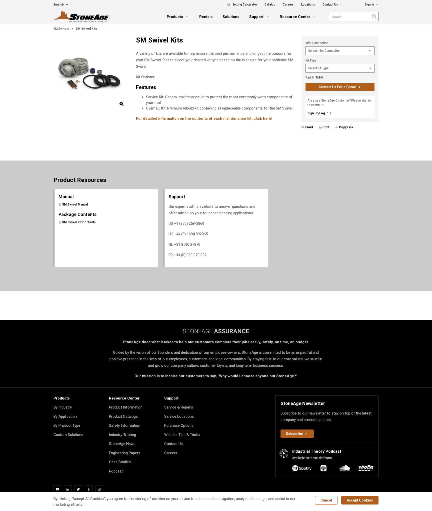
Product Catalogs (123, 416)
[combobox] (353, 16)
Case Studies (120, 462)
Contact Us (173, 444)
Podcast (116, 471)
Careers (170, 453)
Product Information (125, 407)
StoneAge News (122, 444)
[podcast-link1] (324, 469)
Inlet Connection (317, 43)
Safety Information (124, 425)
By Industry (63, 407)
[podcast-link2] (345, 469)
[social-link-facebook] (90, 489)
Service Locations (179, 416)
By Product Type (67, 425)
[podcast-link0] (302, 469)
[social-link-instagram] (101, 489)
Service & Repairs (178, 407)
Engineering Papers (124, 453)
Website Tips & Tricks (182, 434)
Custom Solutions (68, 434)
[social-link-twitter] (79, 489)
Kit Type (311, 60)
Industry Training (122, 434)
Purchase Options (179, 425)
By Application (65, 416)
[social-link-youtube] (59, 489)
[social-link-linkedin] (69, 489)
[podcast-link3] (366, 469)
